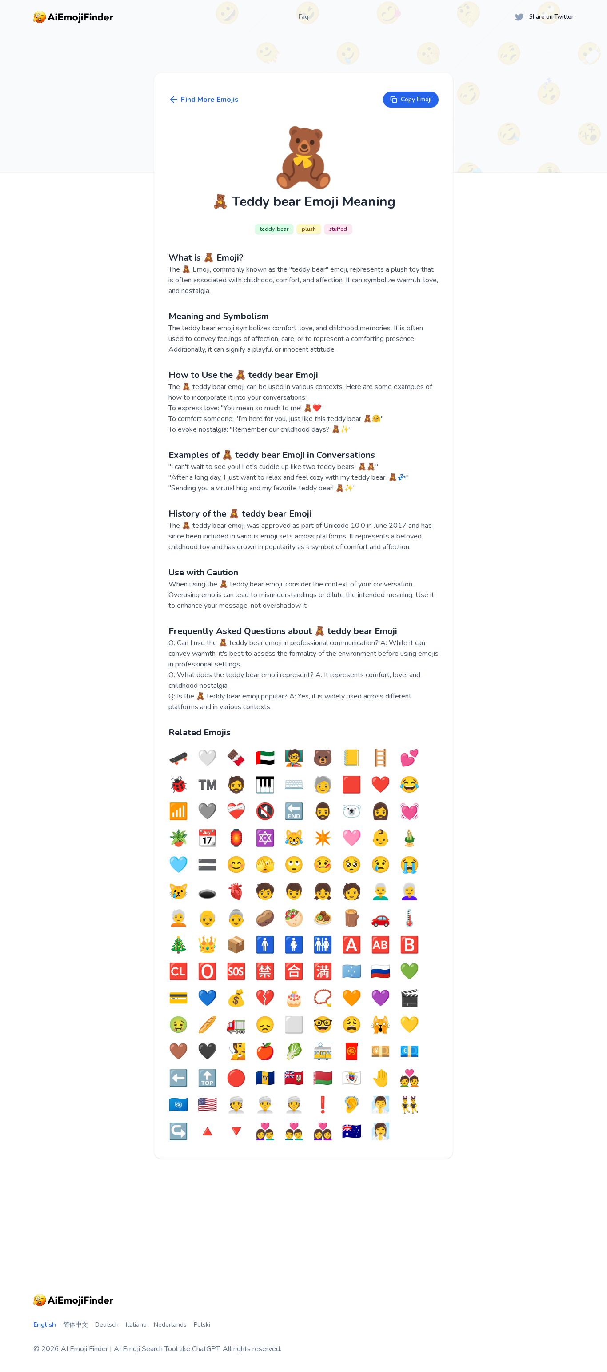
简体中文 (75, 1324)
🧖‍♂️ (381, 1105)
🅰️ (352, 945)
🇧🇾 (323, 1078)
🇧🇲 (294, 1078)
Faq (303, 16)
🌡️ (409, 918)
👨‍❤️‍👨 (294, 1132)
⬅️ (178, 1078)
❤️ (381, 785)
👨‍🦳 (381, 892)
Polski (202, 1324)
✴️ (323, 838)
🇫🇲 (352, 972)
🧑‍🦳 (178, 918)
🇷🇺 (381, 972)
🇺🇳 (178, 1105)
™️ (207, 785)
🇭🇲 (352, 1132)
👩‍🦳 (409, 892)
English (44, 1324)
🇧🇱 (352, 1078)
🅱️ (409, 945)
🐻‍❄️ (352, 812)
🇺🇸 (207, 1105)
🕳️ (207, 892)
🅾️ (207, 972)
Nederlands (170, 1324)
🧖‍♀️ (381, 1132)
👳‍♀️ (294, 1105)
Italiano (136, 1324)
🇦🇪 (265, 758)
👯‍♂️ (409, 1105)
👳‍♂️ (265, 1105)
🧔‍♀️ (381, 812)
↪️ (178, 1132)
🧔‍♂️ (323, 812)
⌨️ (294, 785)
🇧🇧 (265, 1078)
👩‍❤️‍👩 (323, 1132)
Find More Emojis (210, 99)
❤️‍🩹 (236, 812)
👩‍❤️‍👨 (265, 1132)
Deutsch (107, 1324)
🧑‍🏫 (294, 758)
